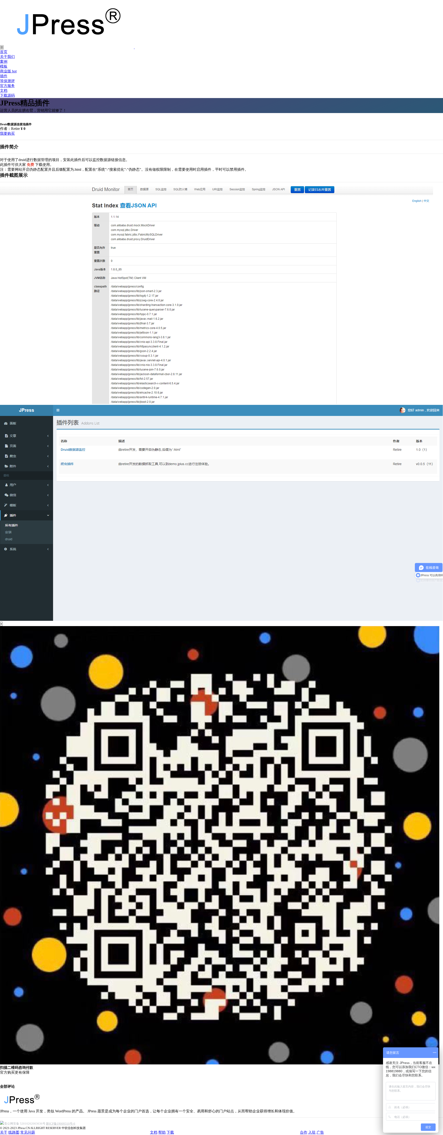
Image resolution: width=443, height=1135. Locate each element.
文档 (3, 91)
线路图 (13, 1132)
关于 (3, 1132)
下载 (170, 1132)
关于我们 (7, 57)
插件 (3, 76)
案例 (3, 61)
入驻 (312, 1132)
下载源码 (7, 95)
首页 (3, 52)
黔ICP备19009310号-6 (60, 1123)
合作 (303, 1132)
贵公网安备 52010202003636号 (24, 1123)
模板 (3, 66)
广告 (320, 1132)
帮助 (162, 1132)
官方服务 (7, 86)
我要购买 (7, 133)
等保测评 (7, 81)
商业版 (8, 71)
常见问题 (27, 1132)
